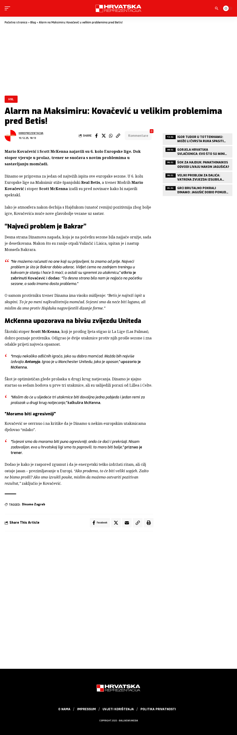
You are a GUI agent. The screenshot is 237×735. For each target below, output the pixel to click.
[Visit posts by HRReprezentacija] (10, 135)
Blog (33, 22)
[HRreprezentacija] (118, 8)
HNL (11, 99)
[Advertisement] (118, 59)
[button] (118, 135)
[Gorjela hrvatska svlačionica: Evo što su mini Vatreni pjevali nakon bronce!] (197, 151)
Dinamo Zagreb (33, 504)
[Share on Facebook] (96, 135)
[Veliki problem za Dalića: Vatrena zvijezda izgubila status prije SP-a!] (197, 177)
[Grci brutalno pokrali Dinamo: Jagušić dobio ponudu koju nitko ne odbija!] (197, 190)
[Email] (127, 522)
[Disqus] (79, 597)
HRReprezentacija (31, 133)
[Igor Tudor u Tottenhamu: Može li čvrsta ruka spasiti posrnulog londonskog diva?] (197, 138)
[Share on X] (103, 135)
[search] (216, 8)
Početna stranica (16, 22)
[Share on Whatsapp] (111, 135)
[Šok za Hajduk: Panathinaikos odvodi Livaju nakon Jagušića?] (197, 164)
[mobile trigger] (8, 8)
